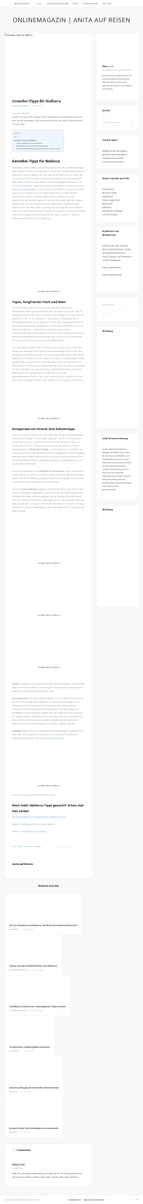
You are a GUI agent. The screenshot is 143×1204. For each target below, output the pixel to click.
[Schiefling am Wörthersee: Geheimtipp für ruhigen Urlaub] (37, 988)
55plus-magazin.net (111, 200)
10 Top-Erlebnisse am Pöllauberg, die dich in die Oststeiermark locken (43, 925)
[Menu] (8, 3)
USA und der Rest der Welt (57, 4)
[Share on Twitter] (78, 846)
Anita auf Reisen (22, 864)
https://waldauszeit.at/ (112, 274)
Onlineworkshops (90, 4)
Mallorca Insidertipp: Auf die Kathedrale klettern (33, 824)
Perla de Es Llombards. (22, 185)
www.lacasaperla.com (55, 738)
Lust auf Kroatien (110, 214)
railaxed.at (106, 207)
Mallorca (28, 846)
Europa (39, 4)
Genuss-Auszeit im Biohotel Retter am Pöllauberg (33, 966)
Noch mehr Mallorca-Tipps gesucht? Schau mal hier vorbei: (38, 149)
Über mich (107, 4)
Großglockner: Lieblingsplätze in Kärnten (29, 1047)
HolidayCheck (108, 189)
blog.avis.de (107, 203)
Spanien (37, 846)
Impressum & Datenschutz (94, 1200)
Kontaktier (75, 1200)
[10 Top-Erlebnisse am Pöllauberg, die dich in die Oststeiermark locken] (43, 907)
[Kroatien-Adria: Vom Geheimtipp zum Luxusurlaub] (34, 1110)
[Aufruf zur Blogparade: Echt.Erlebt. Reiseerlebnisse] (34, 1069)
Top (136, 1199)
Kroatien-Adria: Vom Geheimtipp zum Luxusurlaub (33, 1128)
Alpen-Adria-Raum (21, 4)
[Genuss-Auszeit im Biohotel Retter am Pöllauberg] (33, 947)
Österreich (14, 929)
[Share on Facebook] (74, 846)
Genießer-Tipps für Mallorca (25, 140)
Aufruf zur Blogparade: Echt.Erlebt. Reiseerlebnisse (34, 1087)
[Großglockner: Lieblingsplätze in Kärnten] (29, 1029)
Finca (20, 846)
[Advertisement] (117, 382)
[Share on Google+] (83, 846)
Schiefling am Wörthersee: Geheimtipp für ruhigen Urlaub (37, 1006)
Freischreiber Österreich (113, 161)
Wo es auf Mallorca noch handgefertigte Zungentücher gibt (38, 817)
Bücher (76, 4)
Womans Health (109, 192)
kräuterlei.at (107, 196)
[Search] (135, 3)
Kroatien (13, 1132)
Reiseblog (23, 106)
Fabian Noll (18, 1164)
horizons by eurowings (112, 211)
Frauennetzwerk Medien (113, 158)
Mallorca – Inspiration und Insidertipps (29, 831)
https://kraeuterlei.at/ (111, 267)
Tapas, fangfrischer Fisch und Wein (29, 143)
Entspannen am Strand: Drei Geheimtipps (32, 146)
